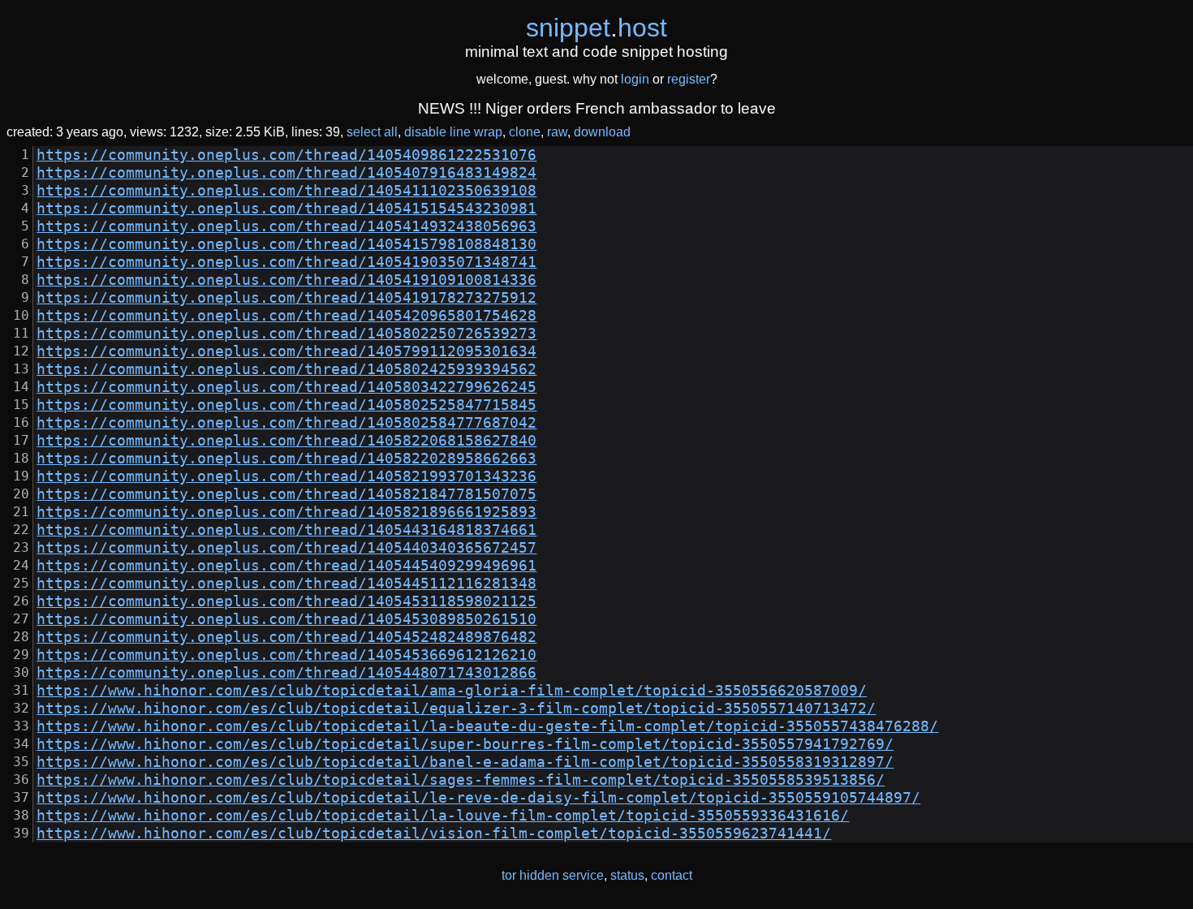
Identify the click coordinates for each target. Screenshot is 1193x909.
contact (671, 875)
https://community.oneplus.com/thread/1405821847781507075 (286, 494)
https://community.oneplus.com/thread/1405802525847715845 (286, 405)
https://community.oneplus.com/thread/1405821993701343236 (286, 476)
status (627, 875)
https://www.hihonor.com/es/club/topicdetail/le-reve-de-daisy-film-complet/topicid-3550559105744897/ (478, 798)
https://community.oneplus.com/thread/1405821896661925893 (286, 512)
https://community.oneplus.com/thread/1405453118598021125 (286, 601)
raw (557, 132)
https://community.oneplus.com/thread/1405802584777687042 (286, 423)
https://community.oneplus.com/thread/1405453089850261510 (286, 619)
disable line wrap (453, 132)
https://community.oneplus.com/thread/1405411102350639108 (286, 191)
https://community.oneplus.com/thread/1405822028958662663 (286, 458)
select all (372, 132)
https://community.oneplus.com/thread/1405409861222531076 (286, 155)
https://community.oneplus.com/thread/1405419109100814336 (286, 280)
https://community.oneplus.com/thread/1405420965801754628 (286, 316)
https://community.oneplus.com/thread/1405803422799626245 (286, 387)
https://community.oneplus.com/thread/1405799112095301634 (286, 351)
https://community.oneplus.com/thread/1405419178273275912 (286, 298)
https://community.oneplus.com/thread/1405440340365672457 (286, 548)
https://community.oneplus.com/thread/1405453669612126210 (286, 655)
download (602, 132)
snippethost (596, 27)
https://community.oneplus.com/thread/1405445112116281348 (286, 583)
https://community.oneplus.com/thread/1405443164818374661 (286, 530)
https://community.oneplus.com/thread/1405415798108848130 (286, 244)
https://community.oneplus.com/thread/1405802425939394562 (286, 369)
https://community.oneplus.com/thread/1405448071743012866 (286, 673)
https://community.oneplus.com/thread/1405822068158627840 (286, 441)
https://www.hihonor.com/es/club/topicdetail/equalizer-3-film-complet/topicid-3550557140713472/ (456, 708)
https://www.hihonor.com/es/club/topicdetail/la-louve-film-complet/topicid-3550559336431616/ (443, 816)
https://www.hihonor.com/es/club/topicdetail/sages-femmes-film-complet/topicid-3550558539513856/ (461, 780)
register (688, 79)
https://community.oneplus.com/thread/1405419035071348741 (286, 262)
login (635, 79)
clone (525, 132)
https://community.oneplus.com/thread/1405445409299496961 (286, 566)
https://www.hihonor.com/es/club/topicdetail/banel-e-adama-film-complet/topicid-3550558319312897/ (465, 762)
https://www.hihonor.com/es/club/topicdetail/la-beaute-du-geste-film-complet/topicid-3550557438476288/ (487, 726)
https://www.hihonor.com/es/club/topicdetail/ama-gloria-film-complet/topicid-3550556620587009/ (452, 691)
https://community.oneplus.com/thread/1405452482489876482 (286, 637)
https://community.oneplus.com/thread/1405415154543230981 (286, 208)
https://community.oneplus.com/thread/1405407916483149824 (286, 173)
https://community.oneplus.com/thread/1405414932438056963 (286, 226)
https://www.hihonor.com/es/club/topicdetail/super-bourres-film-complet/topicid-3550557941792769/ (465, 744)
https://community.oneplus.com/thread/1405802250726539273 (286, 333)
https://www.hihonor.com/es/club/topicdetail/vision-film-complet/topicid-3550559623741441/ (434, 833)
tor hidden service (553, 875)
